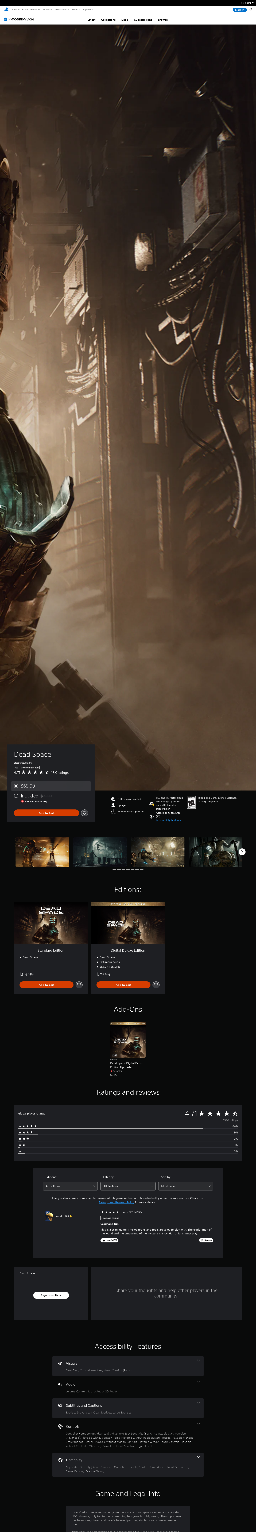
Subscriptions (143, 19)
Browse (163, 19)
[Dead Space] (42, 852)
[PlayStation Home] (6, 9)
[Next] (242, 851)
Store (14, 9)
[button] (168, 820)
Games (33, 9)
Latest (91, 19)
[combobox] (70, 1186)
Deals (125, 19)
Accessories (61, 9)
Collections (108, 19)
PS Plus (46, 9)
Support (87, 9)
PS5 (24, 9)
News (75, 9)
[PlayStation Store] (20, 19)
